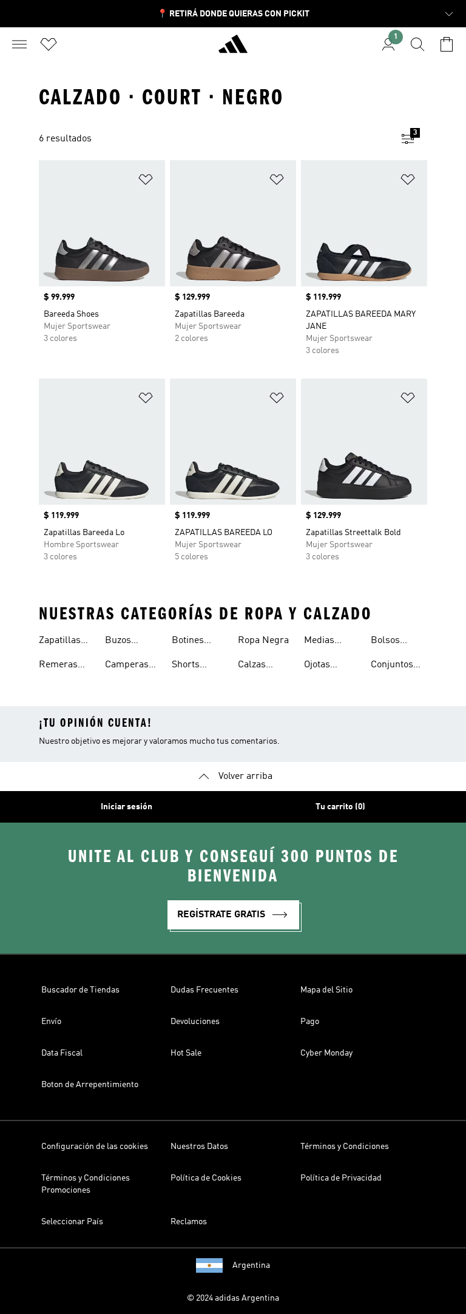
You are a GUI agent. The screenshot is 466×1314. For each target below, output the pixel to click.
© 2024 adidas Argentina (233, 1298)
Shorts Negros (187, 666)
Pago (309, 1021)
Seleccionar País (72, 1222)
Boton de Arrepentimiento (89, 1084)
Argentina (251, 1265)
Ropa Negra (263, 640)
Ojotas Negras (320, 666)
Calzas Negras (253, 666)
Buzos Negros (121, 642)
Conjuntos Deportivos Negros (393, 666)
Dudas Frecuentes (204, 990)
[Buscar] (417, 44)
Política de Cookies (206, 1178)
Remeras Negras (58, 666)
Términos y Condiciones (344, 1146)
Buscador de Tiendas (80, 990)
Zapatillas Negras (60, 642)
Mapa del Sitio (326, 990)
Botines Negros (188, 642)
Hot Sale (186, 1053)
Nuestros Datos (199, 1146)
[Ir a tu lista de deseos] (48, 44)
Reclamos (189, 1222)
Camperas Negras (127, 666)
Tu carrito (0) (340, 807)
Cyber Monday (326, 1053)
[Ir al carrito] (446, 44)
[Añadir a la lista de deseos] (145, 182)
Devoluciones (195, 1021)
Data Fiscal (62, 1053)
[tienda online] (233, 49)
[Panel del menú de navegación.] (19, 44)
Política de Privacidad (341, 1178)
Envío (51, 1021)
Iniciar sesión (126, 807)
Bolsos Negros (386, 642)
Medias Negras (320, 642)
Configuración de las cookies (94, 1146)
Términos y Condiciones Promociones (85, 1184)
